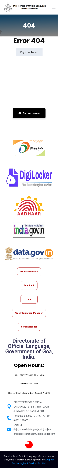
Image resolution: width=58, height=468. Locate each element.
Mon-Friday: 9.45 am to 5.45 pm (29, 375)
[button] (53, 7)
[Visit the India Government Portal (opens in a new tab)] (29, 229)
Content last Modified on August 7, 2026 (29, 393)
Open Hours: (29, 365)
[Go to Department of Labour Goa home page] (26, 7)
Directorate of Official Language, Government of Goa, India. (29, 349)
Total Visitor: (29, 383)
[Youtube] (29, 444)
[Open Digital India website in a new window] (29, 147)
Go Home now (31, 113)
